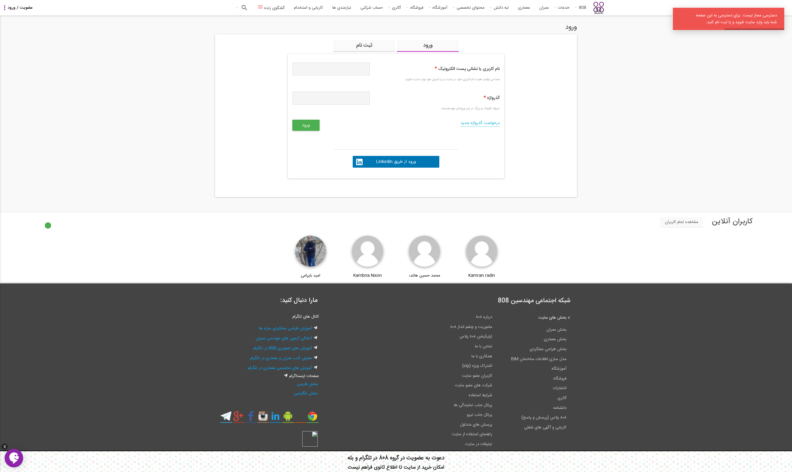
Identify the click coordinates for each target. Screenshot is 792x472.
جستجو (244, 7)
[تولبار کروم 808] (312, 418)
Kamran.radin (481, 275)
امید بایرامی (310, 275)
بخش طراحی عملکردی (548, 349)
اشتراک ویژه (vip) (477, 366)
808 (582, 7)
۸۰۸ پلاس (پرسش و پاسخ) (543, 417)
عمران (544, 7)
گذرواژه (492, 98)
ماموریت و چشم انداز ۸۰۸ (471, 327)
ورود (428, 45)
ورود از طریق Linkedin (396, 161)
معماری (524, 7)
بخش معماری (555, 339)
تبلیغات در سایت (478, 444)
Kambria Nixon (367, 275)
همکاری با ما (481, 356)
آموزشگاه (440, 7)
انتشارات (559, 388)
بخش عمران (556, 329)
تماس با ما (483, 346)
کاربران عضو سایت (477, 375)
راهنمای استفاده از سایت (472, 434)
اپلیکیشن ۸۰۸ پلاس (475, 336)
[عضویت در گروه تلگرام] (226, 418)
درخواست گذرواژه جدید (480, 123)
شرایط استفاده (480, 395)
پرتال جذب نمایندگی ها (473, 405)
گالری (396, 7)
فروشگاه (416, 7)
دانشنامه (559, 408)
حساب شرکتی (371, 7)
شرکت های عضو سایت (473, 385)
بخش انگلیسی (306, 393)
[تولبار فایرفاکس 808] (300, 418)
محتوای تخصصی (470, 7)
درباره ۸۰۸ (484, 317)
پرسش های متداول (476, 424)
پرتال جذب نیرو (479, 414)
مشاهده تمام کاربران (681, 222)
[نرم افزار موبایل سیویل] (288, 418)
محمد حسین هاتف (424, 275)
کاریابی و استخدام (308, 7)
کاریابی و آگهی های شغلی (545, 427)
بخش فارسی (307, 384)
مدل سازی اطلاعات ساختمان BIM (538, 359)
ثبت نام (364, 45)
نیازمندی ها (341, 7)
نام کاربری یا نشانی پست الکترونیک (467, 69)
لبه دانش (501, 7)
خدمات (564, 7)
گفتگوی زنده (274, 8)
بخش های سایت (552, 317)
